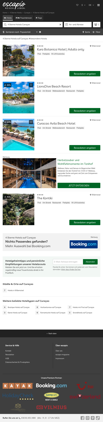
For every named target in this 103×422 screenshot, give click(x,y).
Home (5, 13)
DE (90, 5)
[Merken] (31, 48)
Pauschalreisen (26, 18)
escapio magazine (62, 354)
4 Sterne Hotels (16, 13)
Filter (98, 32)
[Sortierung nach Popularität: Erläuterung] (40, 32)
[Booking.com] (51, 385)
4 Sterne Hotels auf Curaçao (43, 13)
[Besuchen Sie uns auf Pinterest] (93, 418)
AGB (7, 358)
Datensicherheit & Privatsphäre (17, 362)
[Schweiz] (85, 396)
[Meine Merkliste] (77, 5)
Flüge (40, 18)
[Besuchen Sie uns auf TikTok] (98, 418)
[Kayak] (18, 386)
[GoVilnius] (51, 407)
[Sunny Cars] (51, 396)
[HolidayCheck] (18, 396)
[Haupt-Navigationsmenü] (98, 5)
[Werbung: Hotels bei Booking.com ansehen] (84, 244)
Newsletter (9, 354)
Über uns (59, 351)
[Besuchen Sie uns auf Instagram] (87, 418)
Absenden (90, 261)
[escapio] (14, 5)
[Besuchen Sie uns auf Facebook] (82, 418)
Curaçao (27, 13)
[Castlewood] (18, 407)
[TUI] (85, 386)
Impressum (60, 358)
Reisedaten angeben (85, 73)
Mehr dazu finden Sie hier (70, 269)
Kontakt (8, 351)
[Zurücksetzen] (60, 24)
